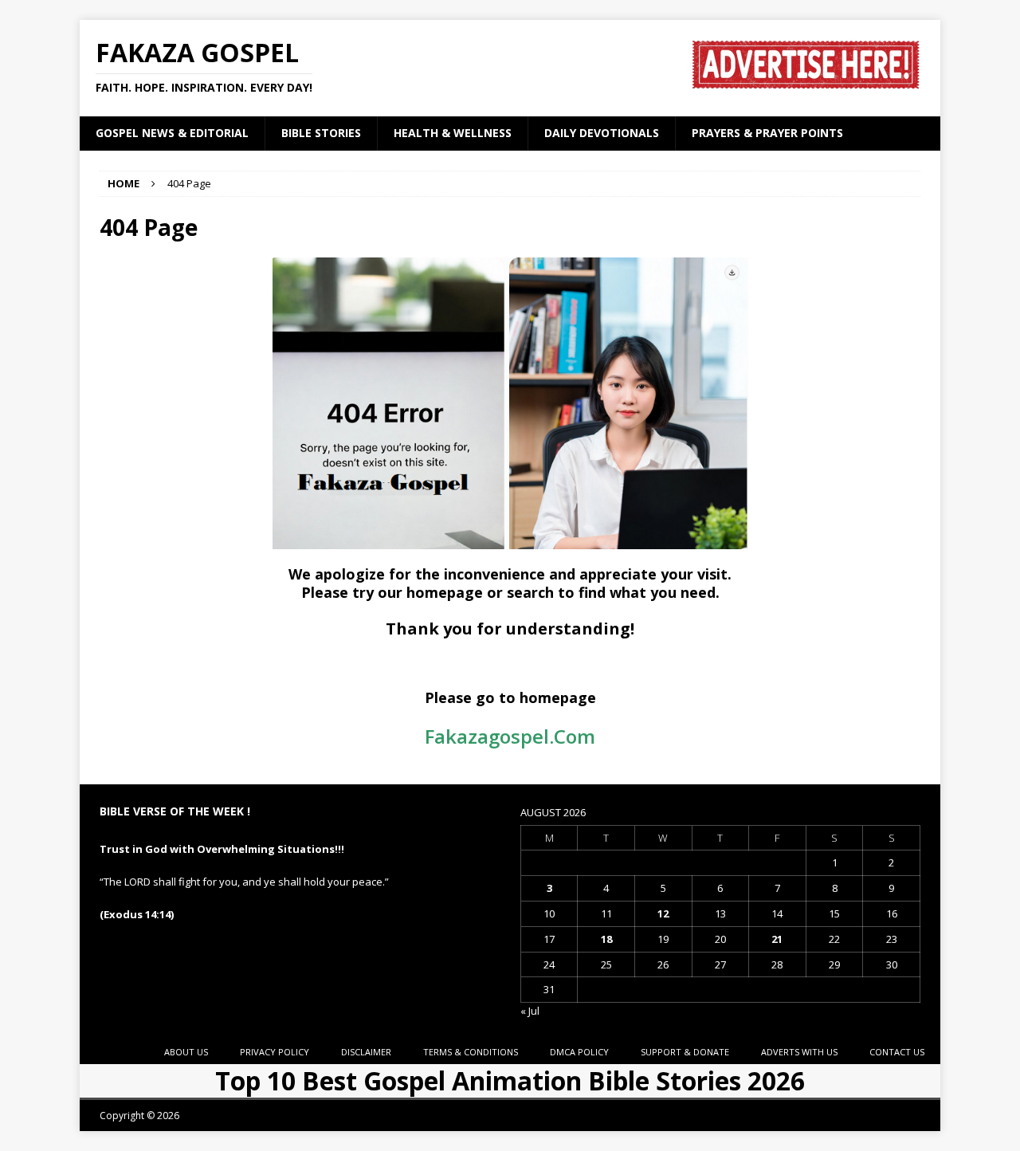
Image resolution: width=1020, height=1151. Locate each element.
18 (606, 939)
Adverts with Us (799, 1052)
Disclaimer (366, 1052)
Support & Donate (685, 1052)
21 (777, 939)
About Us (186, 1052)
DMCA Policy (579, 1052)
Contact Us (896, 1052)
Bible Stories (321, 132)
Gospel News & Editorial (172, 132)
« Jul (529, 1011)
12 (663, 913)
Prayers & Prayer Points (767, 132)
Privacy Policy (274, 1052)
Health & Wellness (453, 132)
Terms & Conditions (470, 1052)
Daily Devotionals (601, 132)
